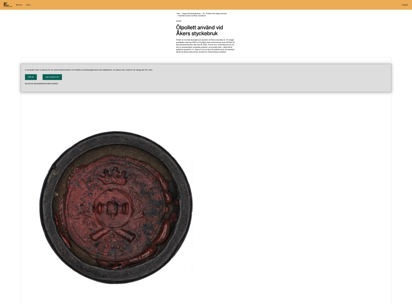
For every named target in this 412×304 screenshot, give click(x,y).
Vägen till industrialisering (191, 13)
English (405, 5)
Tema (28, 5)
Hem (178, 13)
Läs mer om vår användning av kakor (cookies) (41, 83)
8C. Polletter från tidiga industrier (215, 13)
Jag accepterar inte (52, 77)
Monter (19, 5)
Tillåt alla (31, 77)
